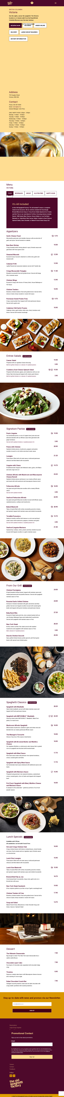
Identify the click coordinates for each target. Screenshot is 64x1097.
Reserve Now (15, 25)
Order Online (40, 25)
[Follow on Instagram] (11, 1075)
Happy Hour (50, 193)
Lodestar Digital (48, 1096)
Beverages (19, 193)
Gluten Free (38, 193)
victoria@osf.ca (17, 107)
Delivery (14, 32)
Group (28, 193)
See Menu (27, 25)
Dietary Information (18, 39)
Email (13, 1041)
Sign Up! (32, 1057)
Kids (9, 195)
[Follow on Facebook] (14, 1075)
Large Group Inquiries (29, 32)
